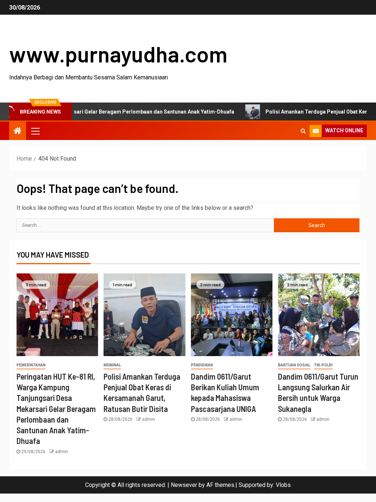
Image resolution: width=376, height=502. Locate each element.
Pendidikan (202, 365)
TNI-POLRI (323, 365)
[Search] (303, 131)
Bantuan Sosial (294, 365)
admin (61, 451)
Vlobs (283, 484)
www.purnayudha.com (118, 53)
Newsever (184, 484)
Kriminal (112, 365)
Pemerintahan (31, 365)
